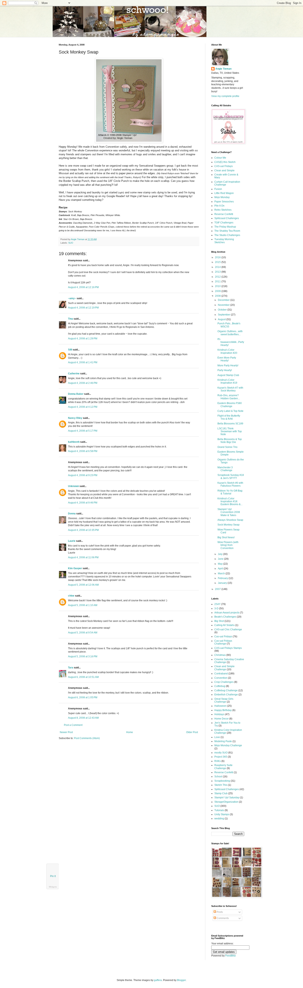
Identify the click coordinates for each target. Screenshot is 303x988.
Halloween (220, 705)
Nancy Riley (75, 418)
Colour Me (220, 157)
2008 (218, 295)
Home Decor (221, 718)
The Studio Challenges (227, 235)
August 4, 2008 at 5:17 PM (82, 430)
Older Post (192, 732)
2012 (218, 276)
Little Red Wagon (224, 193)
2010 (218, 286)
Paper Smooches (224, 201)
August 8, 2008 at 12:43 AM (83, 717)
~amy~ (72, 298)
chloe (71, 595)
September (224, 314)
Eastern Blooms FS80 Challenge (229, 405)
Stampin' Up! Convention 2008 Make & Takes (228, 512)
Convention (220, 677)
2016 (218, 257)
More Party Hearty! (227, 365)
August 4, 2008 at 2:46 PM (82, 383)
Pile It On (219, 205)
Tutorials (219, 810)
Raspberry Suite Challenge (223, 767)
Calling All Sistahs (224, 625)
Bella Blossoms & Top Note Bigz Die (229, 441)
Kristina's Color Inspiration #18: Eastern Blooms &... (229, 501)
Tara (70, 667)
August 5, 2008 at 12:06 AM (83, 584)
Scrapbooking (222, 780)
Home (129, 732)
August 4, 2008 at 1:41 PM (82, 362)
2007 (218, 589)
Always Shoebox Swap (230, 520)
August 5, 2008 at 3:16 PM (82, 656)
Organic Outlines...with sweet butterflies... (230, 333)
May (220, 563)
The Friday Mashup (225, 226)
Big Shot (219, 621)
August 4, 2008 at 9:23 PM (82, 475)
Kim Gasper (75, 568)
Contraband (221, 673)
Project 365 (220, 756)
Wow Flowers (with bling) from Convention (227, 545)
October (222, 309)
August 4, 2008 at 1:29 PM (82, 338)
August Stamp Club (228, 375)
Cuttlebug (219, 686)
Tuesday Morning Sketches (224, 241)
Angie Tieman (78, 239)
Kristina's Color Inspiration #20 (227, 351)
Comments (222, 918)
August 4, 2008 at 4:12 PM (82, 406)
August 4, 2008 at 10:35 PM (83, 530)
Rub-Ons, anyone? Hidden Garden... (228, 397)
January (223, 583)
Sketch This (220, 785)
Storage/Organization (226, 801)
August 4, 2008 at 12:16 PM (83, 287)
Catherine (74, 373)
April (221, 568)
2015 (218, 262)
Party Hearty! (224, 370)
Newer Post (66, 732)
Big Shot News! (226, 537)
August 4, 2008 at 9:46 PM (82, 502)
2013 (218, 271)
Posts (219, 912)
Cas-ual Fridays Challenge (223, 642)
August (222, 319)
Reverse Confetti (223, 214)
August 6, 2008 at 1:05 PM (82, 697)
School (218, 776)
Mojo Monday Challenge (228, 745)
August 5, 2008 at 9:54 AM (82, 632)
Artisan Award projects (226, 612)
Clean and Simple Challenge (224, 668)
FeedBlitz (230, 955)
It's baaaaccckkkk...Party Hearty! (230, 342)
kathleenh (74, 441)
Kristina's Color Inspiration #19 (227, 381)
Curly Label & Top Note (230, 411)
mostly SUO (221, 752)
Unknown (73, 486)
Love (217, 737)
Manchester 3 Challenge (225, 469)
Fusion (218, 189)
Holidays (219, 714)
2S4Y (217, 604)
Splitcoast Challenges (226, 218)
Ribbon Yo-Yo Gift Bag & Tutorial (229, 492)
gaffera (158, 980)
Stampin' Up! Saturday (226, 797)
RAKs (217, 761)
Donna (72, 513)
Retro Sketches (222, 209)
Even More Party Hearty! (226, 359)
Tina (70, 318)
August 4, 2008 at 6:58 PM (82, 451)
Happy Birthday (223, 710)
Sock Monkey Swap (228, 524)
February (223, 578)
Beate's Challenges (225, 616)
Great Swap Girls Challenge (223, 700)
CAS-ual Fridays (223, 166)
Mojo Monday (222, 197)
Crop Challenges (224, 682)
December (224, 300)
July (220, 554)
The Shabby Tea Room (227, 230)
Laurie (71, 541)
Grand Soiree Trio (227, 447)
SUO (70, 243)
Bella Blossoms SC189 (230, 423)
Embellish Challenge (226, 694)
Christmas (220, 655)
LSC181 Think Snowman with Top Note (229, 431)
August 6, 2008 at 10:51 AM (83, 677)
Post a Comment (73, 725)
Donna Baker (75, 393)
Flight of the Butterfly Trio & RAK (228, 417)
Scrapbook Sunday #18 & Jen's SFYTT (230, 476)
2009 (218, 291)
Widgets (53, 887)
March (221, 573)
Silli (70, 349)
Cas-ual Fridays (223, 636)
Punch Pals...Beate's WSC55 (228, 325)
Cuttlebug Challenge (226, 690)
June (221, 558)
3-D (216, 608)
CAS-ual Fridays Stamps (228, 648)
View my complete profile (225, 96)
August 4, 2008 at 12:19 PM (83, 307)
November (224, 305)
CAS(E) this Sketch (225, 162)
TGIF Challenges (223, 222)
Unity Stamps (221, 814)
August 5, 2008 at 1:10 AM (82, 605)
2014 (218, 267)
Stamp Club (221, 793)
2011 (218, 281)
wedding (219, 818)
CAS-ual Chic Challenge (228, 629)
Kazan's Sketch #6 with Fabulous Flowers (230, 484)
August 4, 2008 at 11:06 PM (83, 557)
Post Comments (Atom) (87, 738)
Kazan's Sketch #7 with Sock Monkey (230, 389)
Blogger (181, 980)
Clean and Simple (224, 170)
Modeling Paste (223, 741)
